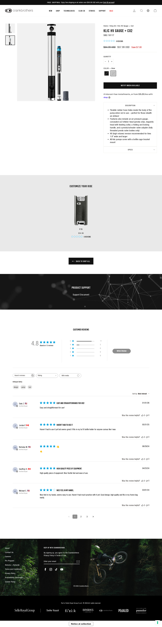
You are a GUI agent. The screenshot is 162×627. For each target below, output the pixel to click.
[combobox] (47, 375)
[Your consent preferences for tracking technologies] (157, 622)
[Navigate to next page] (93, 517)
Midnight (106, 73)
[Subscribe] (78, 561)
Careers (8, 556)
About (7, 548)
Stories (92, 11)
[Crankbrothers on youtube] (61, 569)
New (50, 11)
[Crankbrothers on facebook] (45, 569)
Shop (58, 11)
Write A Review (121, 351)
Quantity (107, 57)
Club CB (82, 11)
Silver (113, 73)
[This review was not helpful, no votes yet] (147, 415)
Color (109, 68)
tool (30, 387)
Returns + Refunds (12, 565)
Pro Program (9, 561)
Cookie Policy (10, 582)
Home (106, 26)
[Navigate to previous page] (68, 517)
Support (102, 11)
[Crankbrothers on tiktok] (56, 569)
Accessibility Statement (14, 577)
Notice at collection (81, 624)
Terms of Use (61, 555)
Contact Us (9, 552)
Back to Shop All (82, 261)
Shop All (113, 26)
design (16, 387)
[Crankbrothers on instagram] (50, 569)
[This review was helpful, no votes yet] (142, 415)
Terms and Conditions (13, 569)
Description (130, 105)
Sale (111, 11)
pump (23, 387)
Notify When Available (130, 85)
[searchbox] (21, 375)
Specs (130, 150)
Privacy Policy (10, 573)
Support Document (81, 294)
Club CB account (108, 2)
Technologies (69, 11)
